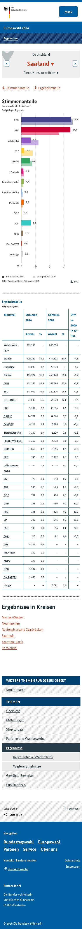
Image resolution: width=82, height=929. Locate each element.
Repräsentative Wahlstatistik (33, 757)
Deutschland (41, 54)
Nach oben (73, 808)
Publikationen (16, 784)
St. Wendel (9, 647)
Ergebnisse (10, 38)
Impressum (73, 866)
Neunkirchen (11, 623)
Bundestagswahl (18, 842)
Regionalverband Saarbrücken (22, 629)
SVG (76, 281)
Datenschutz (72, 860)
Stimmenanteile (18, 88)
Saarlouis (8, 635)
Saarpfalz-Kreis (12, 641)
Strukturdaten (15, 729)
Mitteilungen (15, 720)
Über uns (49, 849)
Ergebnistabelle (49, 88)
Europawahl (49, 842)
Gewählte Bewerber (20, 775)
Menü (68, 11)
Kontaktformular (18, 869)
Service (29, 849)
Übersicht (13, 710)
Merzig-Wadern (13, 617)
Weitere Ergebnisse (27, 766)
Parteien (11, 849)
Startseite (19, 13)
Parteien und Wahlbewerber (26, 738)
